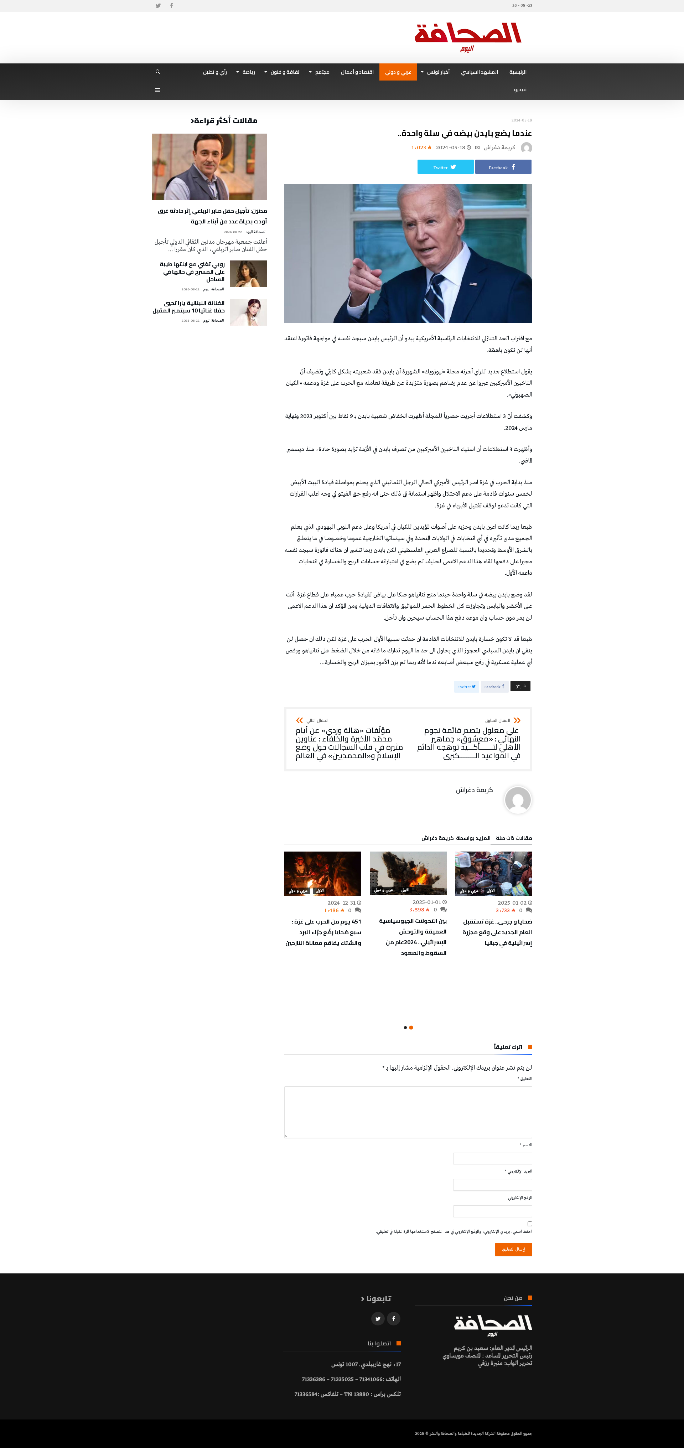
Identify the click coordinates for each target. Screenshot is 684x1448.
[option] (493, 900)
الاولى (491, 890)
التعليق (525, 1078)
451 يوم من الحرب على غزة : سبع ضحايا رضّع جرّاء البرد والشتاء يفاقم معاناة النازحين (323, 932)
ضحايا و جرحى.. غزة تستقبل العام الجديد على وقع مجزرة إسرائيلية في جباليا (497, 932)
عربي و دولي (469, 890)
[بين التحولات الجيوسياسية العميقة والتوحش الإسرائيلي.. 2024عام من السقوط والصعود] (408, 873)
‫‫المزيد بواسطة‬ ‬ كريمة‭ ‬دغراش (456, 839)
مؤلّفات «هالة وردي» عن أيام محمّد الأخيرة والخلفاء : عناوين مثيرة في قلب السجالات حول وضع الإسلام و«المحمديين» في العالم (349, 739)
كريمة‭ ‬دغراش (499, 147)
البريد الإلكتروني (518, 1171)
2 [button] (405, 1027)
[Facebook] (171, 6)
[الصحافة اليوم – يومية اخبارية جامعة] (468, 22)
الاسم (526, 1145)
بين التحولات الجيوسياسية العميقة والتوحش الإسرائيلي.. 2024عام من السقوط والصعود (413, 936)
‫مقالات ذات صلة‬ (514, 839)
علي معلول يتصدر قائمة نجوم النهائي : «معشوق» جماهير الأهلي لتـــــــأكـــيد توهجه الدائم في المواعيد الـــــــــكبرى (469, 739)
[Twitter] (158, 6)
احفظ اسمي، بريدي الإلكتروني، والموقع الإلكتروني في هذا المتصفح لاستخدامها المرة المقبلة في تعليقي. (454, 1231)
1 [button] (411, 1027)
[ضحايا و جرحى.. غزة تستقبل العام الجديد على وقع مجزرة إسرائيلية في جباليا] (493, 874)
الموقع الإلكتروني (520, 1197)
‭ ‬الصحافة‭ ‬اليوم (256, 232)
